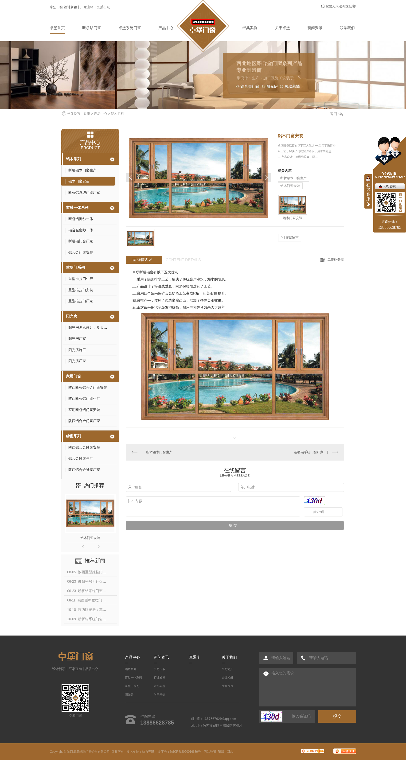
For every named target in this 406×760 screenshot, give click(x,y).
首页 (87, 114)
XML (230, 751)
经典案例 (250, 28)
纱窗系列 (73, 436)
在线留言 (292, 237)
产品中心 (165, 28)
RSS (221, 751)
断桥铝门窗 (91, 28)
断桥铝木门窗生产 (293, 178)
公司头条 (159, 669)
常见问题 (159, 686)
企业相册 (227, 677)
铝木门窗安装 (90, 538)
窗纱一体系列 (77, 207)
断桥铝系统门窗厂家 (309, 452)
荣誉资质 (227, 686)
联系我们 (347, 28)
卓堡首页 (57, 28)
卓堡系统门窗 (129, 28)
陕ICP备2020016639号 (185, 751)
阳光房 (71, 316)
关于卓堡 (282, 28)
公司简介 (227, 669)
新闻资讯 (314, 28)
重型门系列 (75, 267)
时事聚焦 (159, 694)
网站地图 (210, 751)
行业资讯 (159, 677)
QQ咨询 (390, 186)
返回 (333, 114)
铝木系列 (117, 114)
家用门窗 (73, 376)
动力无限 (148, 751)
